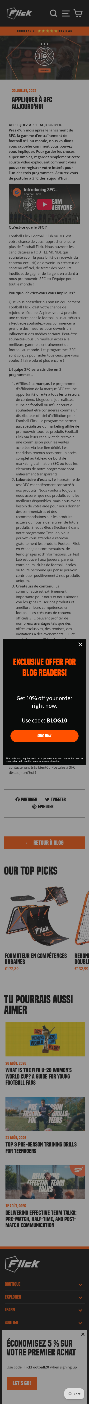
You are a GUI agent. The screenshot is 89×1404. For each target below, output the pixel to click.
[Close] (80, 644)
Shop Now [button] (44, 736)
